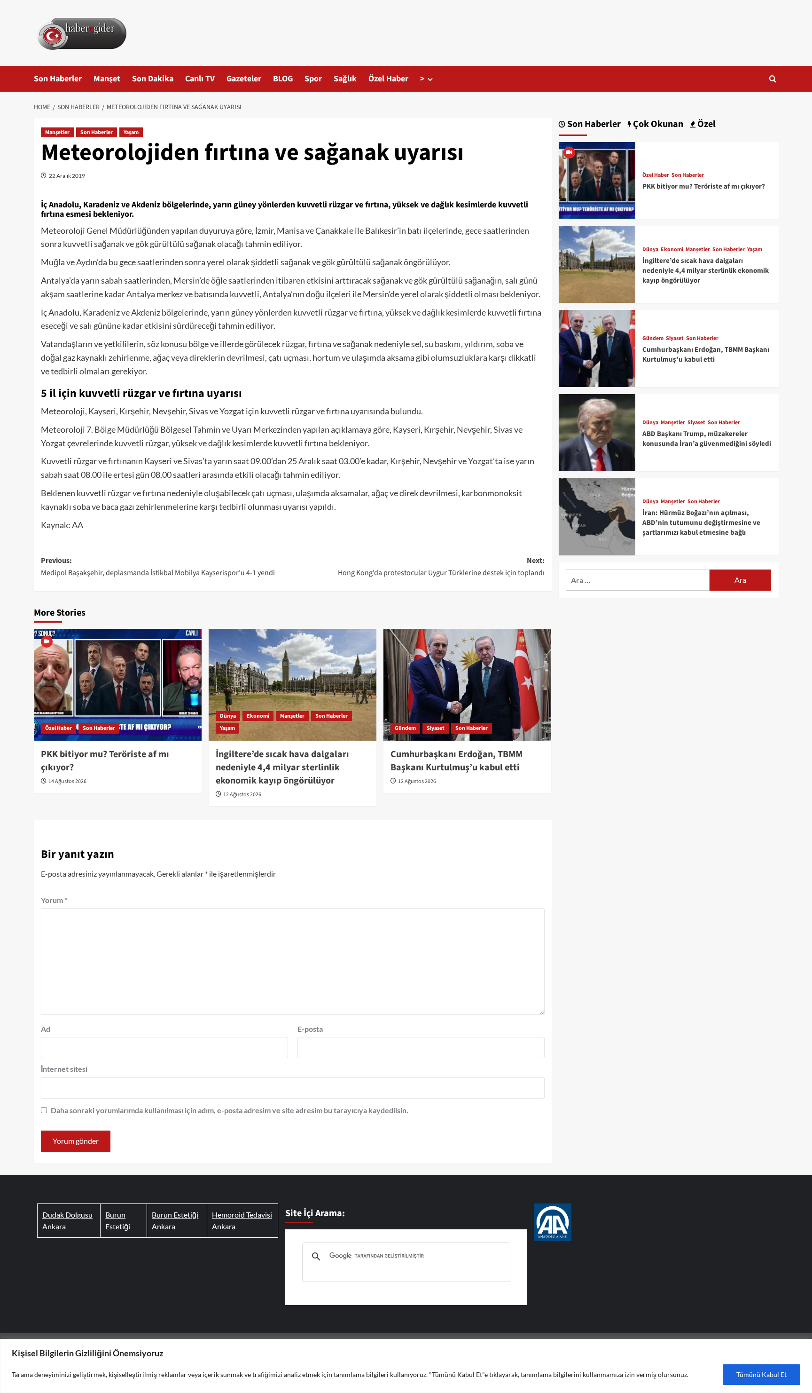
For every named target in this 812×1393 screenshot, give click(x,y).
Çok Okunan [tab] (657, 124)
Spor (313, 79)
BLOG (283, 79)
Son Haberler (58, 79)
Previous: (158, 566)
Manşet (107, 79)
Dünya (228, 716)
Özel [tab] (705, 124)
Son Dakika (152, 79)
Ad (45, 1028)
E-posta (310, 1028)
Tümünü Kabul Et (761, 1374)
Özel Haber (388, 79)
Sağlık (345, 79)
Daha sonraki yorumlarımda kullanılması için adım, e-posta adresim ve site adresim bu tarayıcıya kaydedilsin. (229, 1110)
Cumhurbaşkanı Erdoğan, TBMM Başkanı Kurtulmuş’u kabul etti (456, 761)
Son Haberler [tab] (593, 124)
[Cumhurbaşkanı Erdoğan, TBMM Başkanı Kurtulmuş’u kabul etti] (467, 685)
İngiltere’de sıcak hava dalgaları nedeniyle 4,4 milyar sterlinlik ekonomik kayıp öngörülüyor (282, 767)
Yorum (54, 899)
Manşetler (57, 132)
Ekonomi (258, 716)
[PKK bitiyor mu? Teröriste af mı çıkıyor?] (118, 685)
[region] (406, 1366)
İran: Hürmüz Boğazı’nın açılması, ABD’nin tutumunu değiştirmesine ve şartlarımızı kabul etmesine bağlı (701, 523)
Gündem (405, 728)
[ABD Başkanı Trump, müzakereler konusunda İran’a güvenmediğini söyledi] (597, 431)
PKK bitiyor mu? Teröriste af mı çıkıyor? (703, 186)
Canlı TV (200, 79)
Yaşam (131, 132)
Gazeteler (243, 79)
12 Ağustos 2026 (242, 795)
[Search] (773, 79)
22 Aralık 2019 (67, 175)
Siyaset (436, 728)
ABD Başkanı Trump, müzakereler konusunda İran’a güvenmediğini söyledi (706, 439)
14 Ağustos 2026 (67, 781)
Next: (441, 566)
